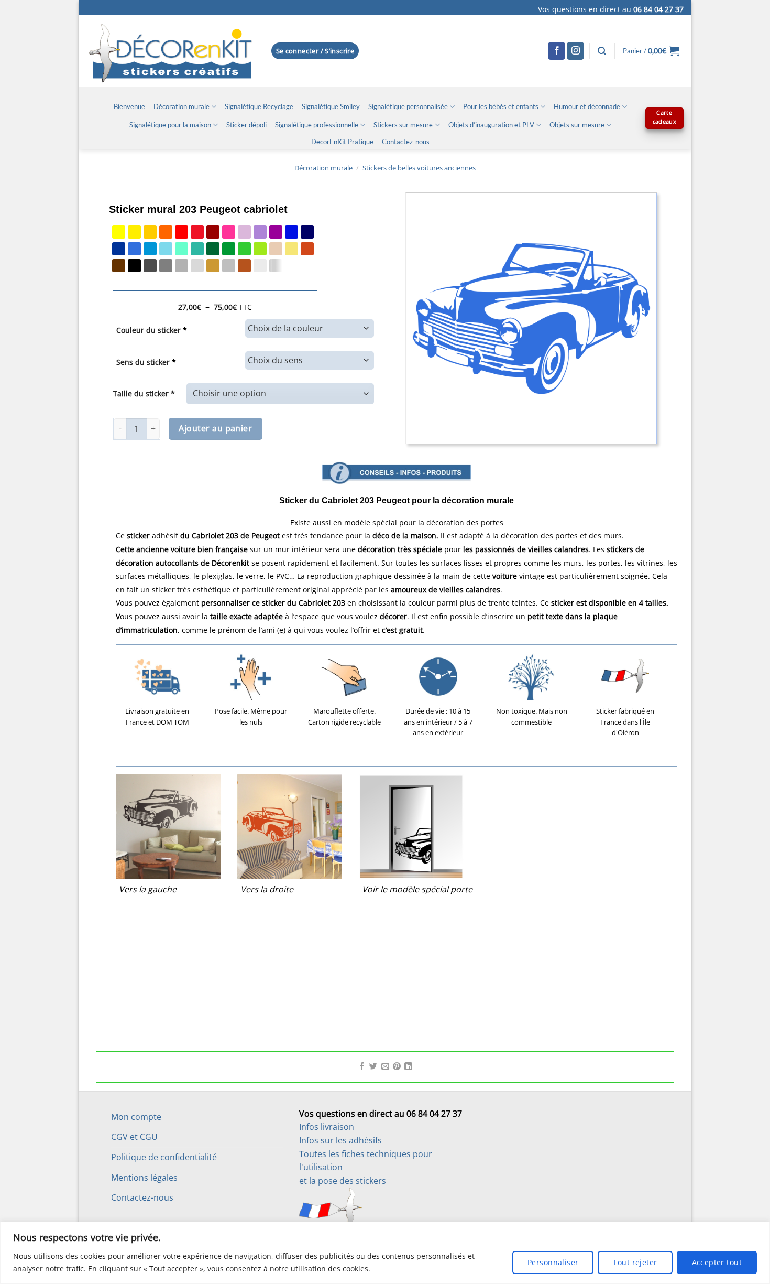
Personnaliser (552, 1262)
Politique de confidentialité (164, 1157)
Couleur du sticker (151, 330)
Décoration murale (181, 106)
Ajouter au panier (215, 428)
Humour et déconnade (587, 106)
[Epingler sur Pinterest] (397, 1067)
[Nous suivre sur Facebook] (556, 51)
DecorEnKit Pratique (342, 141)
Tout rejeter (635, 1262)
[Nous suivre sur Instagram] (575, 51)
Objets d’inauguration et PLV (491, 125)
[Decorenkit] (170, 51)
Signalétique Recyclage (259, 106)
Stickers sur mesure (403, 125)
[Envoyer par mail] (385, 1067)
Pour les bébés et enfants (500, 106)
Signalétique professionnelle (316, 125)
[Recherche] (601, 51)
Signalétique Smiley (331, 106)
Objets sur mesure (576, 125)
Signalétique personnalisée (408, 106)
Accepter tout (717, 1262)
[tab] (396, 445)
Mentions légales (144, 1177)
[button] (315, 51)
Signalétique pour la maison (170, 125)
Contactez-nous (406, 141)
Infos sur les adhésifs (340, 1140)
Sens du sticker (146, 362)
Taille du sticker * (144, 393)
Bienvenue (129, 106)
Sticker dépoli (246, 125)
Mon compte (136, 1117)
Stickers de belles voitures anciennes (419, 167)
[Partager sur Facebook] (362, 1067)
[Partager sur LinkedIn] (408, 1067)
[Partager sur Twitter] (373, 1067)
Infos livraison (326, 1126)
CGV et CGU (134, 1136)
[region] (385, 1253)
